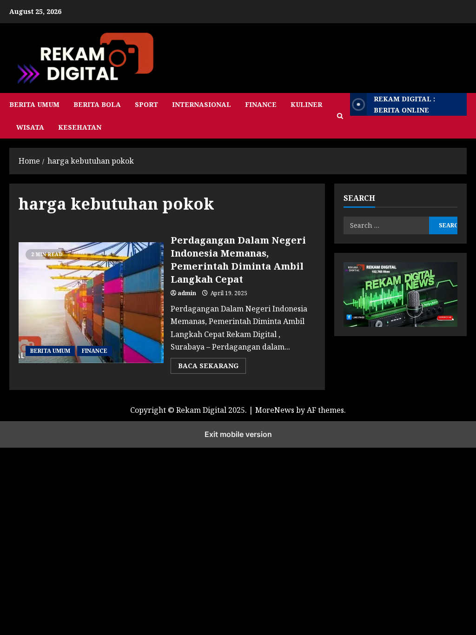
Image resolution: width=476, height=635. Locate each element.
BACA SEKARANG (212, 367)
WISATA (30, 127)
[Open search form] (340, 116)
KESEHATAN (79, 127)
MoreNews (274, 410)
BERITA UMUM (34, 104)
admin (187, 293)
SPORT (146, 104)
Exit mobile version (238, 434)
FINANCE (261, 104)
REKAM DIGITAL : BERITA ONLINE (404, 104)
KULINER (306, 104)
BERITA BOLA (97, 104)
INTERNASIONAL (201, 104)
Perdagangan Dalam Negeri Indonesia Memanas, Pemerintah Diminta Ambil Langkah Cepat (238, 259)
